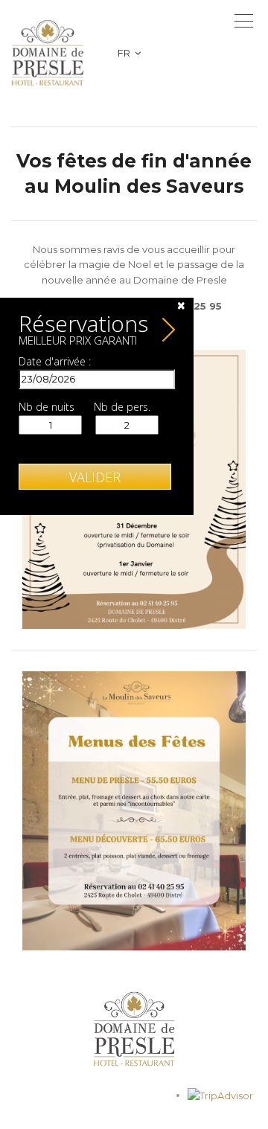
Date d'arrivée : (55, 361)
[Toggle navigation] (243, 20)
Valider (95, 477)
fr (125, 53)
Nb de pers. (122, 407)
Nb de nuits (46, 407)
